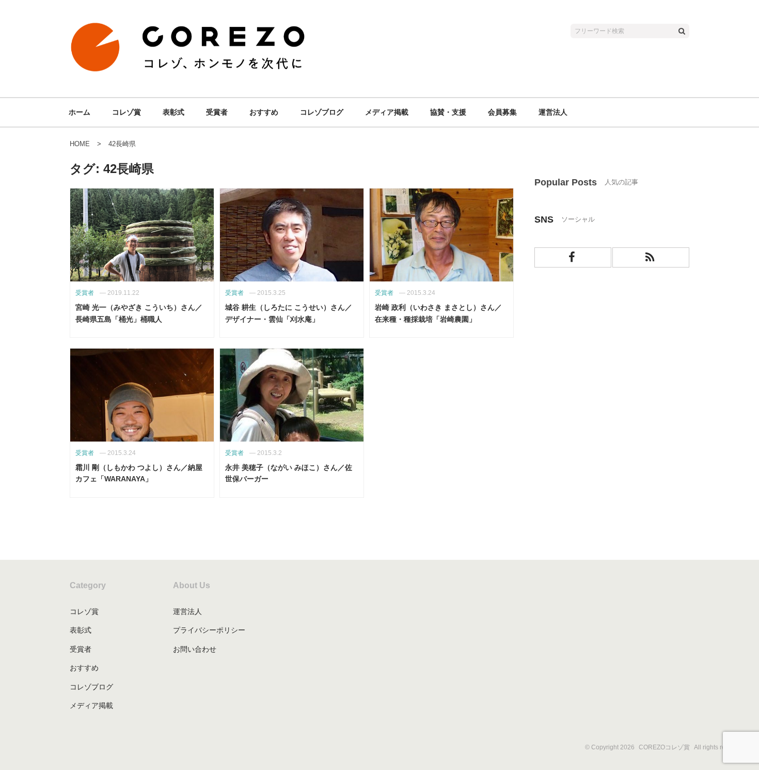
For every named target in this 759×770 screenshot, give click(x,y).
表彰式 (173, 112)
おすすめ (263, 112)
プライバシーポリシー (209, 630)
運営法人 (553, 112)
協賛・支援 (448, 112)
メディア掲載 (386, 112)
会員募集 (502, 112)
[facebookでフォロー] (572, 257)
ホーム (79, 112)
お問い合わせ (194, 649)
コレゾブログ (321, 112)
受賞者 (217, 112)
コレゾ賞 (126, 112)
